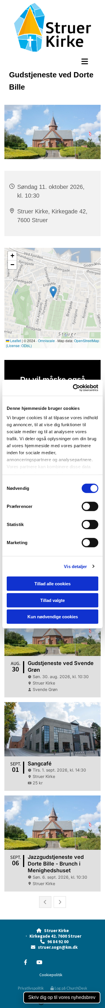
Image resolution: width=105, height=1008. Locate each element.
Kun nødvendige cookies (52, 616)
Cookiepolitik (50, 974)
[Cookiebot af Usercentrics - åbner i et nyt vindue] (74, 387)
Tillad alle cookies (52, 583)
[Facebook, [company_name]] (25, 962)
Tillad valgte (52, 600)
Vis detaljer (75, 566)
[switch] (90, 506)
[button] (52, 61)
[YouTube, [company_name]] (39, 962)
